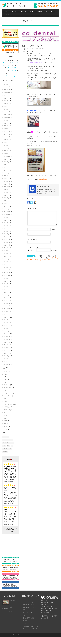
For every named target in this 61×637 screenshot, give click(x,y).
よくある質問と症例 (42, 11)
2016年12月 (7, 303)
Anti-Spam (54, 250)
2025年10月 (7, 92)
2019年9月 (7, 217)
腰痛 (5, 423)
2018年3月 (7, 261)
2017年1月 (7, 300)
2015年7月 (7, 350)
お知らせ (6, 372)
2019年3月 (7, 231)
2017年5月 (7, 289)
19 (13, 68)
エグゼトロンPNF (28, 612)
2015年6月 (7, 353)
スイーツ (6, 382)
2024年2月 (7, 126)
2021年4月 (7, 170)
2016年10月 (7, 309)
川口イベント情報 (9, 404)
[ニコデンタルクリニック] (40, 36)
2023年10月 (7, 137)
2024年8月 (7, 120)
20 (15, 68)
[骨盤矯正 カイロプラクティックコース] (10, 580)
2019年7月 (7, 223)
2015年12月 (7, 336)
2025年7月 (7, 101)
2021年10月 (7, 156)
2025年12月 (7, 87)
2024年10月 (7, 117)
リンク (25, 623)
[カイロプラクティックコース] (10, 563)
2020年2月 (7, 209)
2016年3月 (7, 328)
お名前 (54, 229)
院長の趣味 (12, 600)
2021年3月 (7, 173)
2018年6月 (7, 253)
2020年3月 (7, 206)
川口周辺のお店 (8, 407)
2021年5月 (7, 167)
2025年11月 (7, 90)
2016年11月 (7, 306)
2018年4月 (7, 259)
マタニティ (7, 390)
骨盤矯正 (5, 451)
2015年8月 (7, 347)
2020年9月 (7, 189)
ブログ (51, 11)
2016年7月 (7, 317)
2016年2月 (7, 331)
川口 (4, 445)
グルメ (5, 379)
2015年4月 (7, 358)
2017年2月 (7, 298)
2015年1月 (7, 361)
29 (3, 73)
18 (10, 68)
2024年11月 (7, 115)
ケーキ (11, 442)
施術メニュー (14, 11)
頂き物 (5, 429)
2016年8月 (7, 314)
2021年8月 (7, 162)
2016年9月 (7, 311)
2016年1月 (7, 334)
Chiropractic (5, 437)
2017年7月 (7, 284)
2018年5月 (7, 256)
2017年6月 (7, 286)
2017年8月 (7, 281)
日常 (5, 412)
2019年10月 (7, 214)
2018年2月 (7, 264)
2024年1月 (7, 128)
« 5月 (5, 76)
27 (15, 70)
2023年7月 (7, 142)
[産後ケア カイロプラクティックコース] (10, 572)
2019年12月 (7, 212)
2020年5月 (7, 200)
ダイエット (7, 385)
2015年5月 (7, 356)
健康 (5, 398)
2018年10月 (7, 245)
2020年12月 (7, 181)
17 (8, 68)
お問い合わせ (8, 15)
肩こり (5, 421)
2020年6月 (7, 198)
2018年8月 (7, 250)
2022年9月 (7, 148)
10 (8, 65)
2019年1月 (7, 236)
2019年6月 (7, 225)
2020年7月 (7, 195)
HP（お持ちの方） (33, 247)
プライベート (7, 387)
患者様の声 (7, 410)
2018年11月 (7, 242)
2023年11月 (7, 134)
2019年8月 (7, 220)
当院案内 (31, 11)
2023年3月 (7, 145)
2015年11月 (7, 339)
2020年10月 (7, 187)
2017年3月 (7, 295)
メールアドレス (32, 239)
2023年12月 (7, 131)
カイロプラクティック (10, 374)
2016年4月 (7, 325)
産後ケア (33, 132)
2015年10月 (7, 342)
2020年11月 (7, 184)
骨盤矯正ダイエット (28, 605)
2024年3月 (7, 123)
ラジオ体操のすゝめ (7, 611)
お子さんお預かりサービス (34, 110)
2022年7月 (7, 153)
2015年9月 (7, 345)
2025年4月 (7, 109)
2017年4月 (7, 292)
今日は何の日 (7, 396)
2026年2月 (7, 84)
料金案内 (23, 11)
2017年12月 (7, 270)
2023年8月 (7, 139)
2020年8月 (7, 192)
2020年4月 (7, 203)
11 (10, 65)
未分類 (5, 415)
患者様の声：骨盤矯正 (7, 607)
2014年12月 (7, 364)
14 (17, 65)
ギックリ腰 (5, 442)
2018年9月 (7, 248)
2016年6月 (7, 320)
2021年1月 (7, 178)
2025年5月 (7, 106)
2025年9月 (7, 95)
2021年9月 (7, 159)
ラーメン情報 (7, 393)
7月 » (15, 76)
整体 (8, 445)
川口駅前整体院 (35, 48)
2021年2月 (7, 176)
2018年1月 (7, 267)
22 (3, 70)
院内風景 (6, 426)
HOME (5, 11)
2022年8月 (7, 151)
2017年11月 (7, 273)
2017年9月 (7, 278)
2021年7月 (7, 164)
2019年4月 (7, 228)
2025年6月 (7, 103)
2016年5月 (7, 322)
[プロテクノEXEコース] (10, 588)
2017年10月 (7, 275)
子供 (5, 401)
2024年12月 (7, 112)
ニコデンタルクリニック (38, 46)
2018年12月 (7, 239)
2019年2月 (7, 234)
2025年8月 (7, 98)
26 (13, 70)
